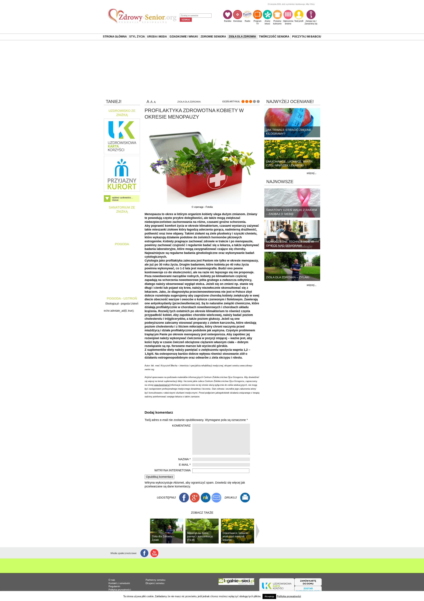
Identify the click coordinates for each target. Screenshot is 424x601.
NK (206, 497)
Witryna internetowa (172, 470)
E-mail (185, 464)
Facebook (184, 497)
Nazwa (184, 459)
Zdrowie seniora (213, 36)
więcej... (311, 173)
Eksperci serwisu (155, 583)
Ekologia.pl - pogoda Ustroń (122, 303)
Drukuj (245, 497)
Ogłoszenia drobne (288, 22)
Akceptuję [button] (269, 596)
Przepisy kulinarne (277, 22)
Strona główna (115, 36)
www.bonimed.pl (162, 385)
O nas (111, 579)
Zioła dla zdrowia (242, 36)
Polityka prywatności (119, 589)
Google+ (195, 497)
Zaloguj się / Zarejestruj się (311, 22)
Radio (247, 21)
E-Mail (216, 497)
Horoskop (237, 21)
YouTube (154, 553)
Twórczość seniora (274, 36)
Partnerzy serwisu (155, 579)
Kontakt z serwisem (119, 583)
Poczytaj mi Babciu (306, 36)
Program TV (257, 22)
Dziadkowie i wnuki (184, 36)
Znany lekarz (267, 22)
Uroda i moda (157, 36)
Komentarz (181, 425)
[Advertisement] (212, 69)
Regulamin (114, 586)
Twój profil (298, 21)
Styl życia (137, 36)
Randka (227, 21)
